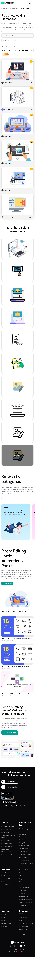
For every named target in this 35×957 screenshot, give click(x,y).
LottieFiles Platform (7, 826)
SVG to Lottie (23, 849)
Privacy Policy (23, 917)
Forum (21, 885)
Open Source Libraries (26, 863)
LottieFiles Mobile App (8, 843)
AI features (22, 905)
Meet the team (6, 924)
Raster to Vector (24, 846)
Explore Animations (7, 855)
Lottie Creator (6, 829)
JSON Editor (23, 857)
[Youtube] (21, 946)
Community (22, 893)
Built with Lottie (6, 882)
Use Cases (4, 876)
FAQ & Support (24, 888)
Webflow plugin (24, 829)
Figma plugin (5, 832)
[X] (17, 946)
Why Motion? (5, 885)
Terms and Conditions (26, 923)
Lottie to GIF (23, 851)
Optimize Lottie (24, 860)
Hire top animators (10, 732)
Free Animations (6, 846)
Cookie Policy (23, 929)
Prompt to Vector (25, 843)
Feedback (4, 918)
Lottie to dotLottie (25, 854)
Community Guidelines (26, 932)
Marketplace (5, 849)
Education (22, 876)
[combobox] (12, 50)
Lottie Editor (5, 840)
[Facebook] (10, 946)
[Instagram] (14, 946)
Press (3, 921)
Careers (4, 927)
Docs (20, 873)
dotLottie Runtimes (25, 902)
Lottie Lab (22, 890)
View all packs (7, 583)
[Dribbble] (25, 946)
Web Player (22, 840)
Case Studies (5, 873)
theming (14, 40)
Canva (21, 832)
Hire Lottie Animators (8, 852)
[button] (17, 35)
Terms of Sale (23, 926)
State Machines (24, 896)
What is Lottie (23, 882)
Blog (20, 879)
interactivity (6, 40)
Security (21, 920)
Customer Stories (7, 879)
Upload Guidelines (25, 935)
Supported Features (25, 899)
